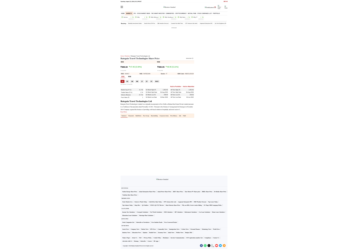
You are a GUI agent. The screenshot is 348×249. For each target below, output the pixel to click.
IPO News (153, 229)
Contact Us (216, 238)
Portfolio (216, 13)
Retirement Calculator (191, 212)
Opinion (145, 232)
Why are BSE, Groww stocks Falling (192, 205)
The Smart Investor (158, 13)
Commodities (170, 13)
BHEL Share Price (207, 192)
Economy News (162, 232)
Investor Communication (177, 238)
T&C (140, 238)
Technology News (206, 229)
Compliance (208, 238)
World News (216, 229)
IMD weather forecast (163, 23)
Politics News (179, 232)
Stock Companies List (128, 222)
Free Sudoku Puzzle (156, 222)
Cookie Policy (157, 238)
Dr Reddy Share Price (220, 192)
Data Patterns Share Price (173, 205)
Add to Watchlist (188, 86)
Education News (136, 232)
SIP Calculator (179, 212)
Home (123, 13)
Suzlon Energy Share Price (129, 192)
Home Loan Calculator (218, 212)
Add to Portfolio (175, 86)
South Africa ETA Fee (149, 23)
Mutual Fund (192, 13)
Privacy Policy (148, 238)
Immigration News (174, 229)
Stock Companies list (204, 13)
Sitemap (136, 241)
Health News (152, 232)
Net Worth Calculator (156, 212)
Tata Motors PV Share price (192, 192)
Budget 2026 (188, 232)
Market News (144, 229)
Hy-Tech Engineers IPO (221, 23)
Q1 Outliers (145, 205)
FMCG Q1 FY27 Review (157, 205)
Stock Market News (143, 13)
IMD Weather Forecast (200, 202)
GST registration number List (194, 238)
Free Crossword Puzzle (170, 222)
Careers (150, 241)
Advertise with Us (127, 241)
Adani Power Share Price (164, 192)
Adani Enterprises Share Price (147, 192)
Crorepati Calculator (142, 212)
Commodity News (162, 229)
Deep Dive (137, 205)
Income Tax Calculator (128, 212)
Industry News (126, 232)
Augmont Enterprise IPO (206, 23)
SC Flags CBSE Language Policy (213, 205)
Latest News (125, 229)
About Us (134, 238)
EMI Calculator (168, 212)
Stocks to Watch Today (140, 202)
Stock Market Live (127, 202)
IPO (135, 13)
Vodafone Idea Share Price (129, 195)
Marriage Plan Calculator (146, 215)
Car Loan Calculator (204, 212)
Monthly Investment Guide (135, 23)
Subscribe (143, 241)
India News (171, 232)
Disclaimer (166, 238)
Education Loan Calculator (129, 215)
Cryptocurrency (181, 13)
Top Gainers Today (127, 205)
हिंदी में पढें (225, 1)
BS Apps (156, 241)
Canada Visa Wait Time (177, 23)
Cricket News (185, 229)
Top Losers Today (213, 202)
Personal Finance (195, 229)
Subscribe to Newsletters (143, 222)
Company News (135, 229)
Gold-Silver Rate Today (155, 202)
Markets (129, 13)
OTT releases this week (191, 23)
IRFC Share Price (178, 192)
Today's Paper (126, 238)
